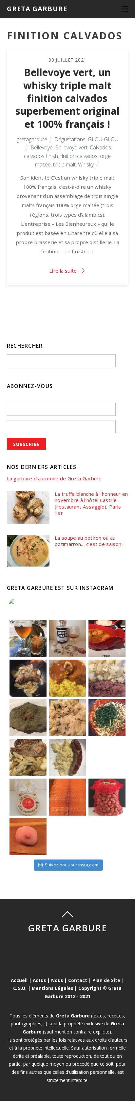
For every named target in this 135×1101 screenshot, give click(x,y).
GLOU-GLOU (103, 139)
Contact (77, 980)
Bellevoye (41, 147)
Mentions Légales (52, 988)
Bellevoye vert (71, 147)
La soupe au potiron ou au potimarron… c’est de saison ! (89, 541)
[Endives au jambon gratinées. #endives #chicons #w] (106, 757)
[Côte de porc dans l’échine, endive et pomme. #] (28, 757)
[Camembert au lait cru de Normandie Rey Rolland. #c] (28, 797)
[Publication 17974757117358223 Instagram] (28, 638)
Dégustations (70, 139)
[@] (26, 606)
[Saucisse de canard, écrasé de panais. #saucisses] (67, 757)
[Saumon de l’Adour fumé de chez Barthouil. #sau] (67, 797)
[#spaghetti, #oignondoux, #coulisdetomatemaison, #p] (106, 717)
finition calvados (79, 156)
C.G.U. (20, 988)
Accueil (19, 980)
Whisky (86, 164)
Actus (39, 980)
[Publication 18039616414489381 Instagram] (106, 638)
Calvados (100, 147)
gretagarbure (32, 139)
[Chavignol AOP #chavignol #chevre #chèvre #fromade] (106, 836)
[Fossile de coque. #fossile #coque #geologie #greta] (28, 717)
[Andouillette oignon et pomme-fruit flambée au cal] (28, 678)
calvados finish (41, 156)
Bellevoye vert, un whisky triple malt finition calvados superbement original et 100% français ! (67, 98)
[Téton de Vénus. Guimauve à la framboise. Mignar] (28, 836)
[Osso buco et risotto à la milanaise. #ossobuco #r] (67, 678)
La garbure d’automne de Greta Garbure (54, 478)
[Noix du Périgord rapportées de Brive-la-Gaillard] (106, 797)
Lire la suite (63, 270)
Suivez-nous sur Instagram (71, 865)
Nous (57, 980)
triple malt (64, 164)
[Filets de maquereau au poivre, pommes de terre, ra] (106, 678)
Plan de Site (106, 980)
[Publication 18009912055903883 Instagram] (67, 638)
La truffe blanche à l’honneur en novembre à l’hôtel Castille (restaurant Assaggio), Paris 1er (91, 503)
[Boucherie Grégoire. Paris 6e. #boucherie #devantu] (67, 836)
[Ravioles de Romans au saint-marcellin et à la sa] (67, 717)
